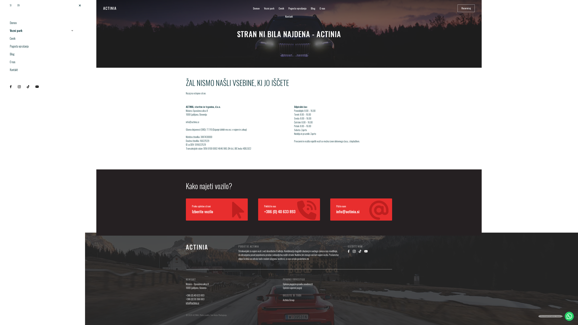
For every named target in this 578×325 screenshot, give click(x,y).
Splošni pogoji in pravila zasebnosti (298, 284)
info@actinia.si (192, 122)
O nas (12, 62)
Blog (12, 54)
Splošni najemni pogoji (292, 288)
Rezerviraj (466, 8)
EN (18, 5)
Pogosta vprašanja (19, 46)
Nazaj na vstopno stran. (196, 93)
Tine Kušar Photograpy (218, 315)
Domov (13, 22)
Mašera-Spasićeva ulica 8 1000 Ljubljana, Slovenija (197, 112)
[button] (569, 316)
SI (10, 5)
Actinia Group (288, 300)
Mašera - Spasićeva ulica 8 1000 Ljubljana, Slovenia (197, 286)
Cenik (13, 38)
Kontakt (14, 69)
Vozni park (16, 30)
